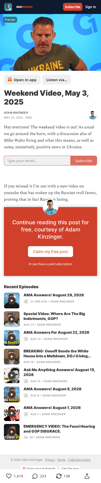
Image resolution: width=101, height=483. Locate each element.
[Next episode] (16, 65)
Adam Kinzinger (16, 112)
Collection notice (79, 460)
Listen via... (56, 79)
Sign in (90, 7)
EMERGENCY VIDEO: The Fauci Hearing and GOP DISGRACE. (59, 429)
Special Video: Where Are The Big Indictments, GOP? (54, 316)
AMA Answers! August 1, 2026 (52, 407)
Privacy (50, 460)
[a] (12, 300)
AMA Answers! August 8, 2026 (52, 389)
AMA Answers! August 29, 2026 (54, 295)
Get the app (70, 469)
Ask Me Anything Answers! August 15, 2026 (59, 372)
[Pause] (5, 65)
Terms (61, 460)
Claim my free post (50, 251)
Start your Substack (41, 469)
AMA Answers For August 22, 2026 (56, 332)
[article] (50, 300)
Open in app (25, 79)
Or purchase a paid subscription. (50, 264)
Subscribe (72, 7)
